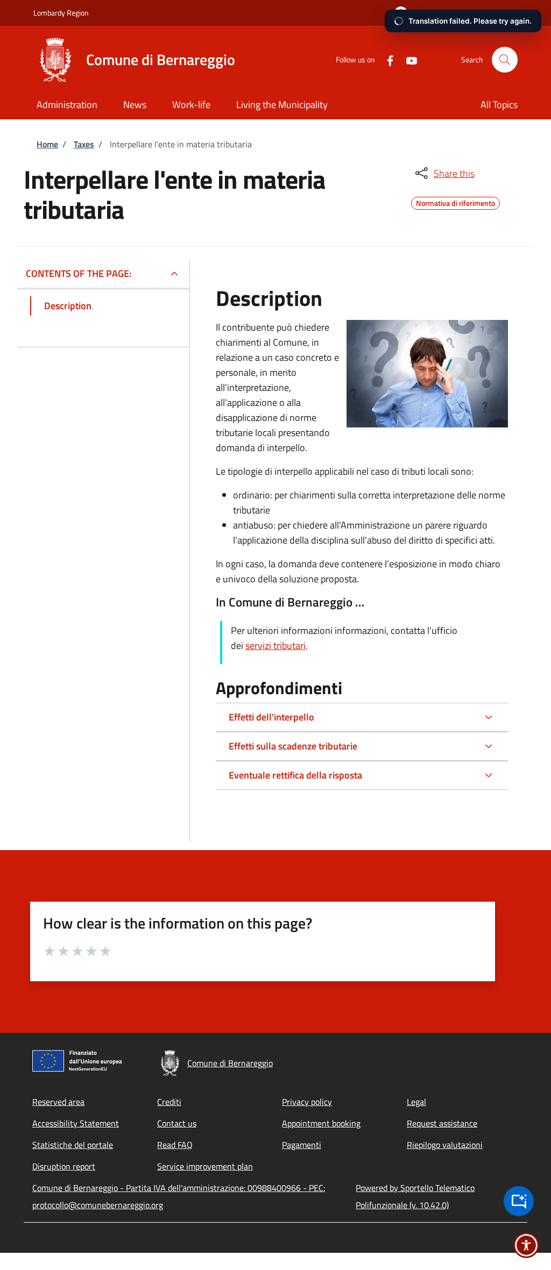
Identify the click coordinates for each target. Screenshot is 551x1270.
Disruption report (63, 1166)
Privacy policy (307, 1101)
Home (47, 144)
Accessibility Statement (75, 1123)
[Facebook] (386, 59)
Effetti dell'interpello (271, 717)
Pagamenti (301, 1144)
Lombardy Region (61, 12)
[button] (450, 13)
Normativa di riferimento (455, 201)
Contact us (176, 1123)
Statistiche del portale (72, 1144)
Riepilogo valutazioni (445, 1144)
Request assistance (442, 1123)
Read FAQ (175, 1144)
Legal (416, 1101)
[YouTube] (407, 59)
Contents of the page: (78, 273)
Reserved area (58, 1101)
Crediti (169, 1101)
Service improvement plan (205, 1166)
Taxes (84, 144)
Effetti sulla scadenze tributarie (293, 746)
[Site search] (505, 60)
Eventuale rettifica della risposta (295, 775)
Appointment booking (321, 1123)
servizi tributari (275, 645)
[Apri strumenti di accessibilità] (526, 1245)
